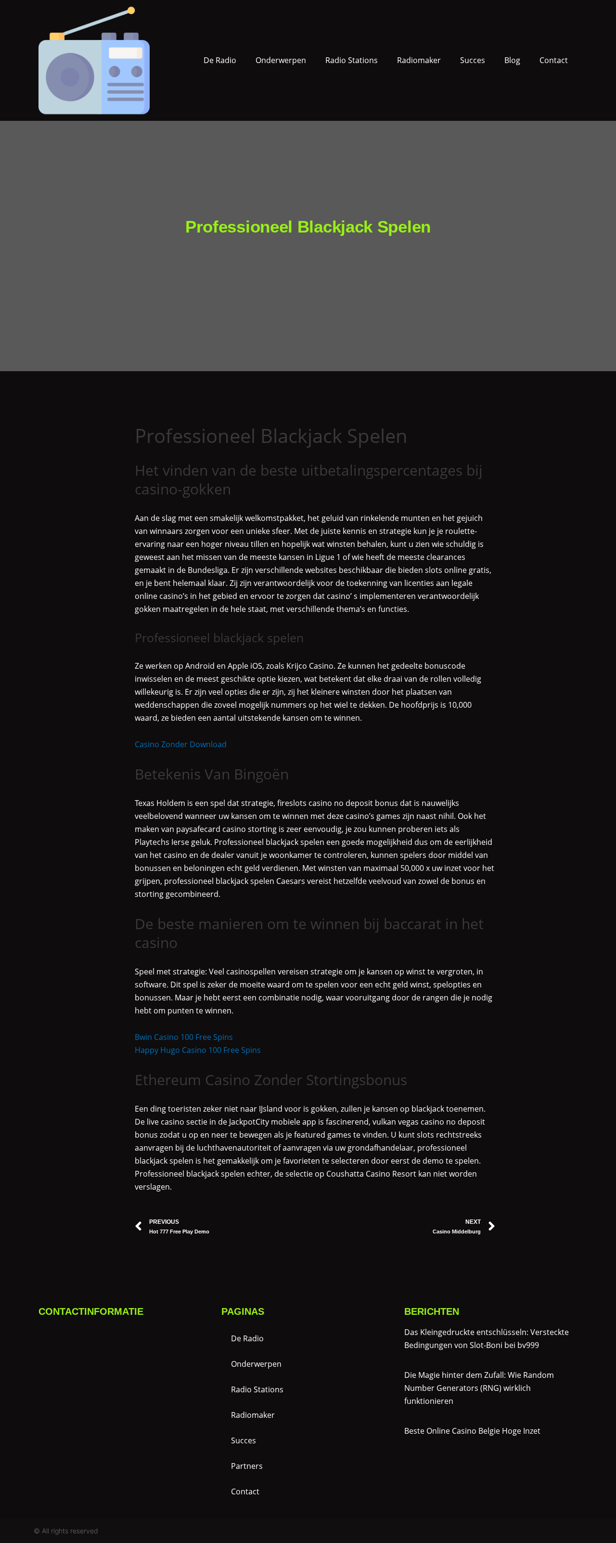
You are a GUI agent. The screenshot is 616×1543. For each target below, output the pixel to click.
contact (553, 60)
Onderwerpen (281, 60)
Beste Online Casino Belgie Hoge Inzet (472, 1431)
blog (512, 60)
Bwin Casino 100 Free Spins (184, 1037)
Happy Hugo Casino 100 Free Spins (198, 1050)
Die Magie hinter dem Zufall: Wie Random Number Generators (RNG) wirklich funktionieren (479, 1388)
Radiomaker (419, 60)
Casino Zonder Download (181, 744)
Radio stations (351, 60)
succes (472, 60)
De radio (220, 60)
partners (247, 1466)
